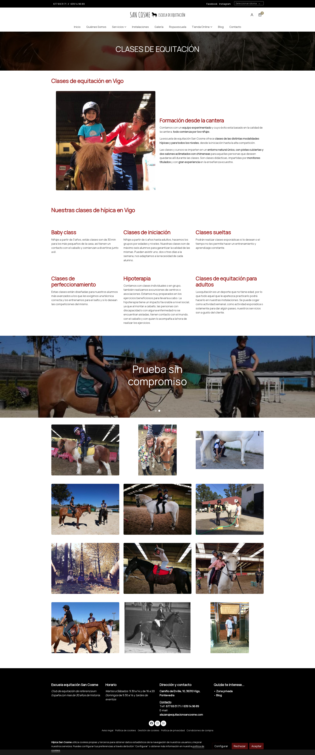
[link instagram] (157, 723)
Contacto (165, 702)
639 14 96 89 (78, 3)
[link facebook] (151, 723)
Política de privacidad (173, 730)
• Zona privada (223, 691)
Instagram (225, 3)
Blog (219, 695)
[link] (157, 15)
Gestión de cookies (148, 730)
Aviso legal (107, 730)
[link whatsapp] (163, 723)
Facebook (211, 3)
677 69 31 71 (59, 3)
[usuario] (252, 14)
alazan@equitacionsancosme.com (181, 714)
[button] (119, 27)
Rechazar (240, 746)
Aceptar (257, 746)
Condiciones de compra (200, 730)
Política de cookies (125, 730)
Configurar (221, 746)
